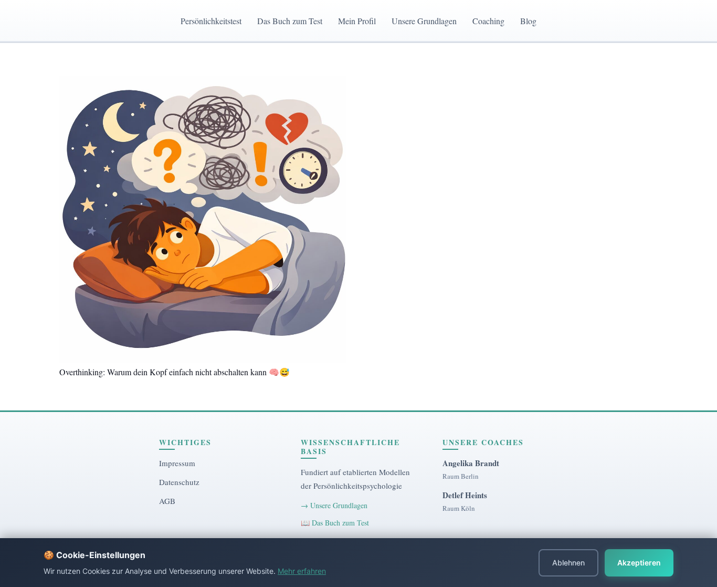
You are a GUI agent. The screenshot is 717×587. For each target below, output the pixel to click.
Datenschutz (179, 482)
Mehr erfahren (302, 571)
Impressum (177, 463)
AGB (167, 501)
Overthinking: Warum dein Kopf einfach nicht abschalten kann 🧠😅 (174, 371)
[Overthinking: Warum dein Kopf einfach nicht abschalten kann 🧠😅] (202, 219)
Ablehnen (568, 562)
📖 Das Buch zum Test (335, 523)
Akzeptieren (639, 562)
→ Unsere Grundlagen (334, 505)
